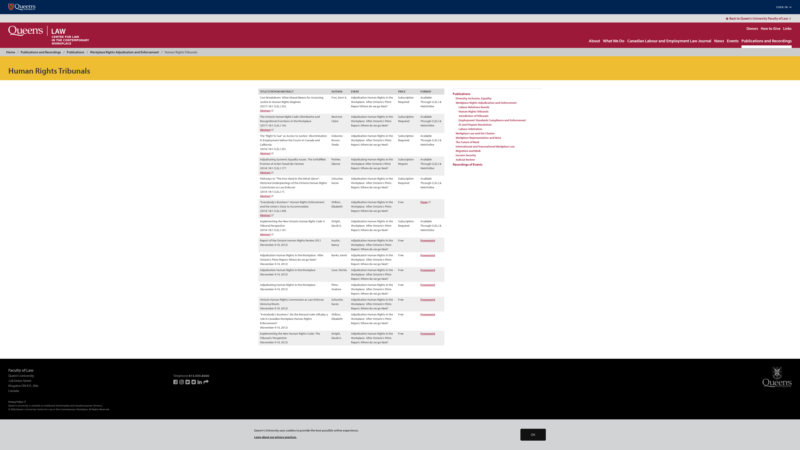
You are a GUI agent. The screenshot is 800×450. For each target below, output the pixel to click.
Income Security (466, 155)
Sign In (782, 7)
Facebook (175, 382)
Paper (424, 202)
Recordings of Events (467, 164)
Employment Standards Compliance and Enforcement (492, 120)
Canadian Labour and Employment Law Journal (669, 41)
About (594, 41)
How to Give (770, 28)
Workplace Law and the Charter (475, 133)
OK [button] (533, 434)
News (719, 41)
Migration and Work (468, 151)
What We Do (613, 41)
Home (10, 52)
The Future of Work (467, 142)
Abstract (265, 110)
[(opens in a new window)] (21, 7)
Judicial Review (465, 159)
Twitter (187, 382)
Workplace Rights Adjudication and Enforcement (124, 52)
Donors (752, 28)
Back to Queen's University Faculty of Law (758, 18)
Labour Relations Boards (474, 107)
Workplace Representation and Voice (478, 138)
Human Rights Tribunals (474, 111)
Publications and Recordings (766, 41)
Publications (75, 52)
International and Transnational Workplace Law (485, 146)
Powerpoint (427, 240)
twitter (193, 382)
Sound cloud (206, 382)
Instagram (181, 382)
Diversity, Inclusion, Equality (473, 98)
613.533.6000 (199, 376)
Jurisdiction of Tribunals (474, 116)
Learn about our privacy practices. (275, 437)
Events (733, 41)
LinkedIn (200, 382)
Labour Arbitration (470, 129)
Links (787, 28)
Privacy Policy (15, 401)
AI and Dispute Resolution (475, 124)
